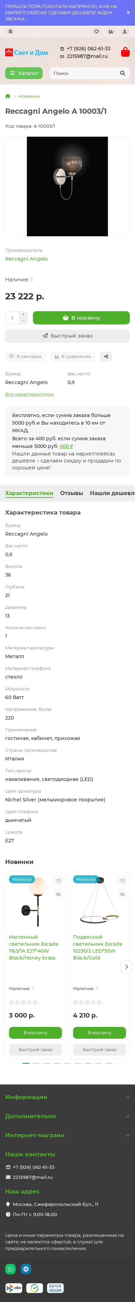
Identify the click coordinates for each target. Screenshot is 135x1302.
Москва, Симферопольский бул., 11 (55, 1204)
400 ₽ (66, 446)
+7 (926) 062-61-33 (88, 48)
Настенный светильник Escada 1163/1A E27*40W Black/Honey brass (33, 947)
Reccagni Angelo (26, 259)
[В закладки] (58, 880)
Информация (26, 1096)
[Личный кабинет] (124, 31)
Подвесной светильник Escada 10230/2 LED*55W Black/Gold (97, 947)
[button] (9, 967)
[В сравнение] (58, 893)
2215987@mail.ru (87, 56)
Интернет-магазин (35, 1135)
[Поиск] (122, 73)
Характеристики (29, 493)
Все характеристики (29, 394)
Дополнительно (30, 1116)
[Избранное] (96, 31)
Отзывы (71, 493)
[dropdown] (10, 31)
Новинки (29, 96)
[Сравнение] (111, 31)
